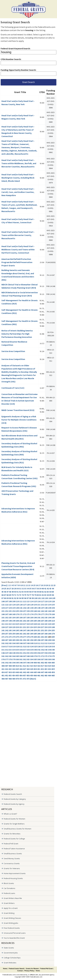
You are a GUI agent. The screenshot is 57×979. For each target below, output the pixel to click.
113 (28, 601)
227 (6, 627)
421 (3, 669)
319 (13, 646)
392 (6, 662)
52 (20, 591)
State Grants (9, 948)
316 (3, 646)
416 (38, 666)
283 (46, 637)
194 (49, 617)
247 (24, 630)
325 (35, 646)
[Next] (33, 678)
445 (35, 672)
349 (13, 653)
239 (49, 627)
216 (21, 624)
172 (24, 614)
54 (25, 591)
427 (24, 669)
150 (53, 608)
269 (49, 633)
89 (7, 598)
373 (46, 656)
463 (46, 675)
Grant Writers (9, 903)
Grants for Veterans (12, 868)
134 (49, 604)
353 (28, 653)
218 (28, 624)
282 (42, 637)
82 (43, 595)
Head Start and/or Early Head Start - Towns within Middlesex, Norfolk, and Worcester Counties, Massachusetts (18, 163)
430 (35, 669)
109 (13, 601)
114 (31, 601)
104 (50, 598)
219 (31, 624)
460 (35, 675)
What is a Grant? (10, 814)
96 (25, 598)
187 (24, 617)
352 (24, 653)
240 (53, 627)
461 (38, 675)
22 (52, 585)
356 (38, 653)
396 (21, 662)
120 (53, 601)
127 (24, 604)
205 (35, 620)
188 (28, 617)
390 (53, 659)
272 (6, 637)
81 (40, 595)
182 (6, 617)
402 (42, 662)
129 (31, 604)
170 (17, 614)
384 (31, 659)
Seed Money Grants (12, 858)
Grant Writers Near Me (13, 898)
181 (3, 617)
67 (5, 595)
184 (13, 617)
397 (24, 662)
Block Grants (9, 883)
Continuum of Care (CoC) (12, 388)
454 (13, 675)
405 (53, 662)
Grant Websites (10, 962)
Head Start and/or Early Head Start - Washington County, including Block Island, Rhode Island (18, 177)
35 (30, 588)
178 (46, 614)
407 (6, 666)
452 (6, 675)
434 (49, 669)
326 (38, 646)
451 (3, 675)
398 (28, 662)
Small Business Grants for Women (17, 828)
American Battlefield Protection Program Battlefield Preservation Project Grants (16, 262)
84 (48, 595)
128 (28, 604)
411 (21, 666)
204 (31, 620)
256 (3, 633)
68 (7, 595)
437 (6, 672)
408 (10, 666)
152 (6, 611)
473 (28, 678)
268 (46, 633)
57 (33, 591)
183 (10, 617)
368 (28, 656)
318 (10, 646)
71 (15, 595)
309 (31, 643)
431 (38, 669)
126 (21, 604)
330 (53, 646)
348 (10, 653)
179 (49, 614)
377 (6, 659)
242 (6, 630)
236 (38, 627)
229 (13, 627)
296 (38, 640)
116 (38, 601)
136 (3, 608)
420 (53, 666)
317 (6, 646)
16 (37, 585)
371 (38, 656)
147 (42, 608)
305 (17, 643)
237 (42, 627)
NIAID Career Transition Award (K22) (17, 410)
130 (35, 604)
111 (21, 601)
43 (50, 588)
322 (24, 646)
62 (45, 591)
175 (35, 614)
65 (53, 591)
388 (46, 659)
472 (24, 678)
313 (46, 643)
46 (5, 591)
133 (46, 604)
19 (44, 585)
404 (49, 662)
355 (35, 653)
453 (10, 675)
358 (46, 653)
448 (46, 672)
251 (38, 630)
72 (18, 595)
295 (35, 640)
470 (17, 678)
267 (42, 633)
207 (42, 620)
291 (21, 640)
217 (24, 624)
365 (17, 656)
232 (24, 627)
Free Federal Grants (12, 928)
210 (53, 620)
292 (24, 640)
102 (43, 598)
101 (39, 598)
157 (24, 611)
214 (13, 624)
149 (49, 608)
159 (31, 611)
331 (3, 649)
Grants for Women (32, 968)
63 (48, 591)
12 (27, 585)
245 (17, 630)
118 (46, 601)
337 (24, 649)
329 (49, 646)
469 (13, 678)
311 (38, 643)
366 (21, 656)
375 (53, 656)
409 (13, 666)
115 (35, 601)
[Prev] (4, 585)
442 (24, 672)
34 (28, 588)
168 (10, 614)
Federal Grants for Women (14, 819)
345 (53, 649)
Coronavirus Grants (12, 863)
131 (38, 604)
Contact (20, 970)
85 (50, 595)
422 (6, 669)
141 (21, 608)
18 (42, 585)
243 (10, 630)
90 (10, 598)
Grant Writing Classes (12, 918)
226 (3, 627)
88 (5, 598)
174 (31, 614)
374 (49, 656)
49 (13, 591)
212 (6, 624)
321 (21, 646)
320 (17, 646)
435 (53, 669)
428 (28, 669)
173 (28, 614)
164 (49, 611)
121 (3, 604)
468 (10, 678)
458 (28, 675)
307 (24, 643)
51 (18, 591)
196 (3, 620)
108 (10, 601)
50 (15, 591)
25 (5, 588)
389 (49, 659)
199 (13, 620)
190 (35, 617)
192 (42, 617)
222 (42, 624)
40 (43, 588)
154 (13, 611)
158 (28, 611)
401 (38, 662)
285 (53, 637)
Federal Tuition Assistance (14, 848)
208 (46, 620)
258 (10, 633)
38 (38, 588)
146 (38, 608)
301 (3, 643)
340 (35, 649)
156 (21, 611)
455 (17, 675)
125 (17, 604)
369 (31, 656)
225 (53, 624)
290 (17, 640)
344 (49, 649)
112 (24, 601)
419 (49, 666)
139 (13, 608)
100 (35, 598)
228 (10, 627)
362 (6, 656)
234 (31, 627)
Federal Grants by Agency (14, 804)
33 (25, 588)
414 (31, 666)
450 (53, 672)
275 (17, 637)
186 (21, 617)
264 (31, 633)
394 (13, 662)
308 (28, 643)
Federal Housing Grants (13, 878)
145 (35, 608)
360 (53, 653)
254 (49, 630)
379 (13, 659)
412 (24, 666)
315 (53, 643)
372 (42, 656)
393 (10, 662)
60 (40, 591)
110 (17, 601)
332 (6, 649)
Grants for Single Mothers (14, 824)
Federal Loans (9, 893)
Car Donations (9, 888)
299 (49, 640)
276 (21, 637)
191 (38, 617)
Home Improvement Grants (15, 873)
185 (17, 617)
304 (13, 643)
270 (53, 633)
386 (38, 659)
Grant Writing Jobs (11, 923)
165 (53, 611)
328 (46, 646)
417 (42, 666)
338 (28, 649)
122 (6, 604)
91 (13, 598)
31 (20, 588)
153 (10, 611)
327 (42, 646)
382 (24, 659)
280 (35, 637)
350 (17, 653)
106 (3, 601)
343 (46, 649)
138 (10, 608)
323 (28, 646)
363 (10, 656)
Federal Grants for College (14, 838)
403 (46, 662)
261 (21, 633)
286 (3, 640)
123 (10, 604)
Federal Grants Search (13, 794)
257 (6, 633)
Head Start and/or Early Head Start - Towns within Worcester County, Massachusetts (18, 235)
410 (17, 666)
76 (28, 595)
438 (10, 672)
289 (13, 640)
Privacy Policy (29, 970)
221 (38, 624)
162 (42, 611)
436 (3, 672)
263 (28, 633)
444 (31, 672)
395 (17, 662)
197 (6, 620)
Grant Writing (9, 913)
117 (42, 601)
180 (53, 614)
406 (3, 666)
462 (42, 675)
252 (42, 630)
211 (3, 624)
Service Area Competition (13, 351)
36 (33, 588)
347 (6, 653)
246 (21, 630)
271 (3, 637)
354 (31, 653)
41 (45, 588)
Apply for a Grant (10, 908)
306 (21, 643)
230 (17, 627)
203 (28, 620)
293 (28, 640)
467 (6, 678)
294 (31, 640)
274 (13, 637)
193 (46, 617)
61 (43, 591)
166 (3, 614)
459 (31, 675)
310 (35, 643)
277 (24, 637)
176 (38, 614)
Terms (38, 970)
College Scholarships (12, 957)
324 (31, 646)
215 (17, 624)
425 (17, 669)
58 (35, 591)
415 (35, 666)
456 (21, 675)
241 (3, 630)
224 (49, 624)
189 (31, 617)
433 (46, 669)
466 (3, 678)
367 (24, 656)
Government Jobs (11, 952)
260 (17, 633)
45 (2, 591)
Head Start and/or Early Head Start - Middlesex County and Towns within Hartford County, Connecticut (18, 249)
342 (42, 649)
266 (38, 633)
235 (35, 627)
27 (10, 588)
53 (23, 591)
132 (42, 604)
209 (49, 620)
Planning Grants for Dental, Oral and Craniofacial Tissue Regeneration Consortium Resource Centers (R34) (18, 566)
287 (6, 640)
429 (31, 669)
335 (17, 649)
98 (30, 598)
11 (24, 585)
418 (46, 666)
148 (46, 608)
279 (31, 637)
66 (2, 595)
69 (10, 595)
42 (48, 588)
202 (24, 620)
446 (38, 672)
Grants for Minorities (12, 833)
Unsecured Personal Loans (15, 933)
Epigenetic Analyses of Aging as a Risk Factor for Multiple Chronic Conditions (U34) (18, 419)
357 (42, 653)
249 (31, 630)
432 (42, 669)
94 (20, 598)
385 (35, 659)
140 (17, 608)
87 (2, 598)
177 (42, 614)
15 (34, 585)
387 (42, 659)
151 (3, 611)
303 (10, 643)
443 (28, 672)
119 (49, 601)
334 (13, 649)
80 (38, 595)
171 (21, 614)
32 (23, 588)
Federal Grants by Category (15, 799)
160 (35, 611)
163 (46, 611)
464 (49, 675)
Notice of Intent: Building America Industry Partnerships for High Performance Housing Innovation (17, 333)
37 (35, 588)
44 (53, 588)
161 (38, 611)
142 (24, 608)
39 (40, 588)
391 (3, 662)
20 (47, 585)
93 (18, 598)
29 (15, 588)
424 (13, 669)
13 (29, 585)
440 (17, 672)
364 (13, 656)
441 (21, 672)
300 (53, 640)
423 (10, 669)
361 (3, 656)
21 (49, 585)
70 (13, 595)
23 (54, 585)
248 (28, 630)
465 (53, 675)
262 (24, 633)
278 (28, 637)
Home (5, 968)
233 (28, 627)
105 (53, 598)
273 (10, 637)
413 (28, 666)
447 (42, 672)
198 (10, 620)
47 (7, 591)
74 (23, 595)
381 (21, 659)
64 (50, 591)
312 (42, 643)
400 (35, 662)
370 (35, 656)
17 (39, 585)
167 (6, 614)
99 (33, 598)
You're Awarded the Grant (14, 938)
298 (46, 640)
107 (6, 601)
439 (13, 672)
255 (53, 630)
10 (22, 585)
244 (13, 630)
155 (17, 611)
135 (53, 604)
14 (32, 585)
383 (28, 659)
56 (30, 591)
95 (23, 598)
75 (25, 595)
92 (15, 598)
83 (45, 595)
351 (21, 653)
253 (46, 630)
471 (21, 678)
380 (17, 659)
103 (46, 598)
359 (49, 653)
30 (18, 588)
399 (31, 662)
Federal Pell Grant (11, 843)
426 (21, 669)
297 (42, 640)
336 (21, 649)
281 (38, 637)
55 (28, 591)
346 (3, 653)
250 (35, 630)
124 (13, 604)
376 (3, 659)
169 (13, 614)
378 (10, 659)
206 (38, 620)
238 (46, 627)
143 (28, 608)
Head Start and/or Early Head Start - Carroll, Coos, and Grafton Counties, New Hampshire (18, 192)
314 (49, 643)
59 (38, 591)
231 (21, 627)
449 (49, 672)
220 (35, 624)
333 (10, 649)
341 (38, 649)
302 (6, 643)
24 (2, 588)
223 (46, 624)
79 (35, 595)
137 (6, 608)
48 (10, 591)
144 (31, 608)
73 (20, 595)
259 (13, 633)
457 (24, 675)
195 (53, 617)
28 (13, 588)
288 (10, 640)
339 (31, 649)
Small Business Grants (13, 853)
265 (35, 633)
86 (53, 595)
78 (33, 595)
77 (30, 595)
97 (28, 598)
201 (21, 620)
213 (10, 624)
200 (17, 620)
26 (7, 588)
